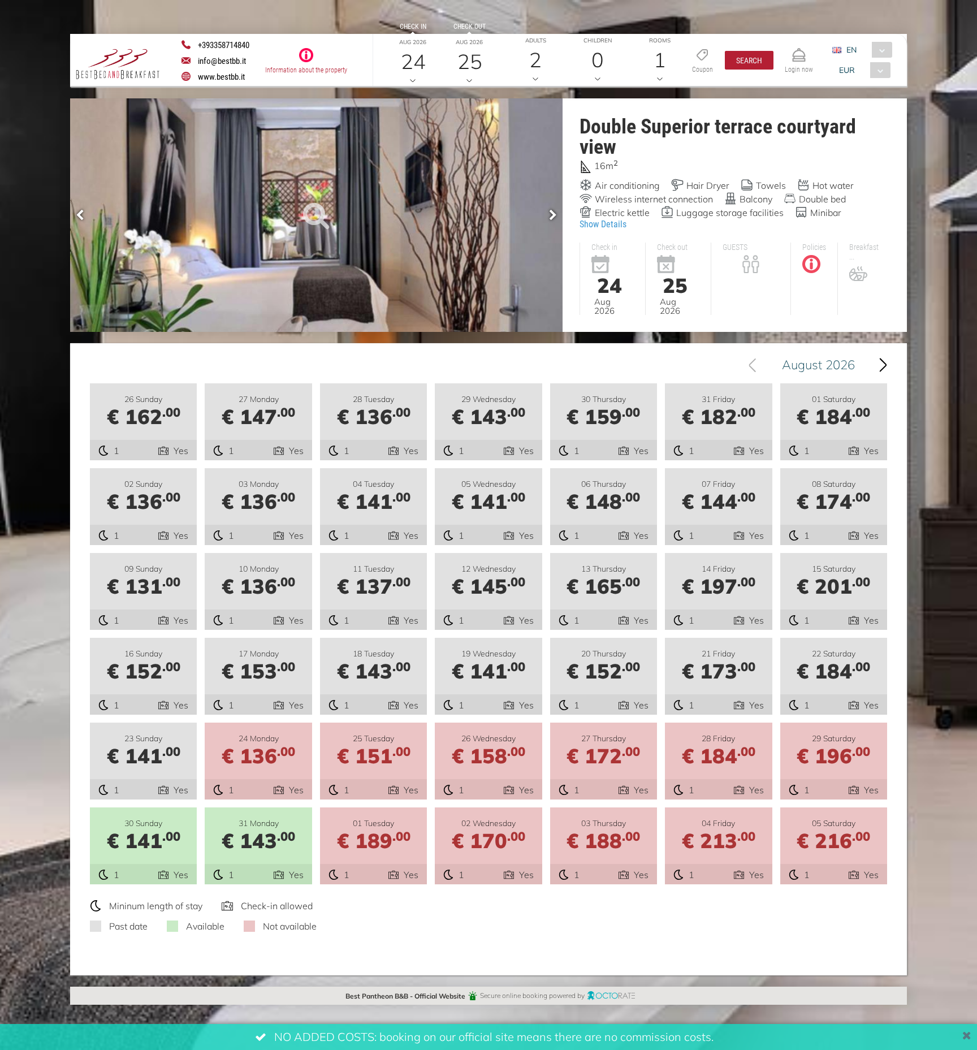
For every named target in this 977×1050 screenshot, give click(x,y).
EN (851, 49)
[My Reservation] (799, 50)
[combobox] (866, 49)
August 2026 (818, 364)
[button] (749, 60)
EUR (847, 69)
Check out (469, 26)
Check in (413, 26)
